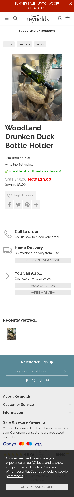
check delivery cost (42, 260)
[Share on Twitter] (18, 204)
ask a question (43, 286)
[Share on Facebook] (9, 204)
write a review (43, 292)
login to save (23, 195)
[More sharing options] (36, 204)
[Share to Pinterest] (27, 204)
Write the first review (19, 164)
